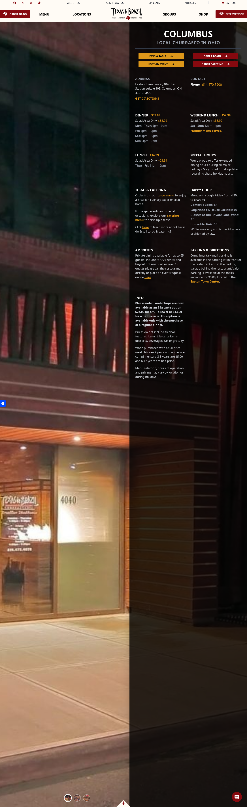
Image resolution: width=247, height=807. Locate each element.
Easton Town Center (204, 281)
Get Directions (147, 99)
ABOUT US (73, 3)
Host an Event (158, 64)
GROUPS (169, 14)
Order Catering (212, 64)
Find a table (157, 56)
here (145, 227)
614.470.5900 (212, 84)
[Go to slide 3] (86, 798)
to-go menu (165, 195)
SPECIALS (154, 3)
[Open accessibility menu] (3, 403)
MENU (44, 14)
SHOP (203, 14)
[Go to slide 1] (67, 798)
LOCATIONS (82, 14)
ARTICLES (190, 3)
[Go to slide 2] (77, 798)
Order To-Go (212, 56)
